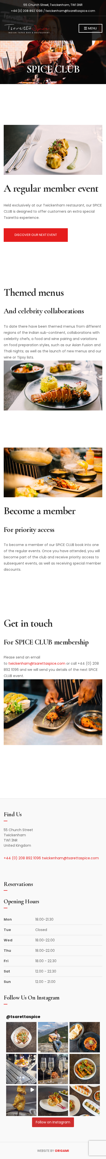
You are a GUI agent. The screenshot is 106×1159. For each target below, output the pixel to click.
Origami (62, 1151)
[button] (21, 1037)
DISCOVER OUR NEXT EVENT (36, 234)
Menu (92, 28)
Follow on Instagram (53, 1122)
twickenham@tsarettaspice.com (70, 11)
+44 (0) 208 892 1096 (23, 858)
